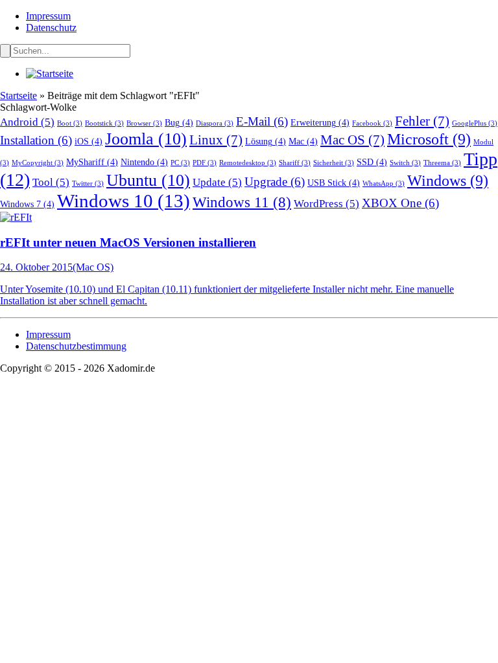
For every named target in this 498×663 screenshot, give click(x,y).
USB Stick (333, 182)
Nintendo (144, 162)
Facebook (372, 123)
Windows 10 (123, 200)
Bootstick (104, 123)
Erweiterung (320, 122)
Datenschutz (51, 27)
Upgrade (274, 181)
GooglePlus (474, 123)
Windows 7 (27, 204)
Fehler (422, 121)
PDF (205, 162)
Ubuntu (148, 180)
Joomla (146, 138)
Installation (36, 140)
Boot (69, 123)
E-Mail (262, 121)
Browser (144, 123)
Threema (442, 162)
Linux (216, 140)
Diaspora (214, 123)
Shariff (295, 162)
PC (180, 162)
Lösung (265, 141)
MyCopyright (38, 162)
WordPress (326, 203)
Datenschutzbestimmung (76, 346)
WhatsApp (383, 183)
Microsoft (429, 139)
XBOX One (400, 203)
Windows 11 (242, 202)
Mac (303, 141)
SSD (372, 162)
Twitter (88, 183)
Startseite (18, 95)
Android (27, 122)
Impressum (48, 15)
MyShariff (92, 162)
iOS (88, 141)
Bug (179, 122)
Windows (447, 180)
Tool (50, 182)
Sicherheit (333, 162)
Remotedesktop (247, 162)
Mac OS (352, 140)
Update (217, 182)
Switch (405, 162)
